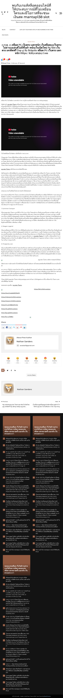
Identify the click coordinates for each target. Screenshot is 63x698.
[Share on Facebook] (11, 370)
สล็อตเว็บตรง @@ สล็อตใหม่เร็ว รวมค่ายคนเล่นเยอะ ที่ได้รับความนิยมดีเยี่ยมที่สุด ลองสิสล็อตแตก (18, 531)
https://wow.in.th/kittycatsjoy (11, 301)
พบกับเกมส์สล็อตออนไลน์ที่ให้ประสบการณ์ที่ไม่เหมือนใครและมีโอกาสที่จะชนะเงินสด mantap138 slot (31, 11)
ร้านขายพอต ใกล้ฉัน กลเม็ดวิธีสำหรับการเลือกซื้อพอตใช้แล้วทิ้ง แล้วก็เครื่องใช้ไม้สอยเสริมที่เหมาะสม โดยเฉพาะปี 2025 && (17, 545)
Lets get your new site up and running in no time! (36, 29)
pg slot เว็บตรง (31, 41)
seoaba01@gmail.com (27, 345)
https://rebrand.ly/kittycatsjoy (11, 297)
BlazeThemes (47, 696)
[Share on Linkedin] (15, 370)
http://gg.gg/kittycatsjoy (9, 313)
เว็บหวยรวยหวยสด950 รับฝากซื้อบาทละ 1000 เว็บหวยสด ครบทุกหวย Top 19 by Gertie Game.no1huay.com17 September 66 (17, 496)
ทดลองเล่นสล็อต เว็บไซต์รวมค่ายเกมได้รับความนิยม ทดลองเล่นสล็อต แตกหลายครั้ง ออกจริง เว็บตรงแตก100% (16, 430)
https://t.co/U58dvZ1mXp (9, 305)
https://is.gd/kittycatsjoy (9, 309)
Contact (12, 29)
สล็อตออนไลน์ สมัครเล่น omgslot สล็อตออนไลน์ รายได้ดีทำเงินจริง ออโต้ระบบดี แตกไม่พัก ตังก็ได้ (18, 440)
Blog (3, 29)
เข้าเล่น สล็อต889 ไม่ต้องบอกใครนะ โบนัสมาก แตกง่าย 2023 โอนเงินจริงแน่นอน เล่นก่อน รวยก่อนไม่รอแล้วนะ (18, 447)
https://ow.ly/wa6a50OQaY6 (10, 293)
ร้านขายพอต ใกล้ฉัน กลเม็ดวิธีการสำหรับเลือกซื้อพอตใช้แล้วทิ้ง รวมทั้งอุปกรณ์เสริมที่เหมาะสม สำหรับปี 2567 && (17, 538)
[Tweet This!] (7, 370)
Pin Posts (5, 35)
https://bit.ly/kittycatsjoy (42, 289)
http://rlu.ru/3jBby (7, 316)
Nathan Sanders (24, 341)
